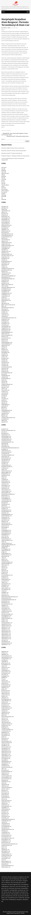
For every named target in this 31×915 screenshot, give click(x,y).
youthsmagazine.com (6, 501)
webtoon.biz (4, 505)
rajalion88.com (4, 661)
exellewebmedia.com (6, 457)
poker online (5, 899)
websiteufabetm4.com (6, 761)
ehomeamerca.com (5, 703)
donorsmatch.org (5, 390)
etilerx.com (3, 768)
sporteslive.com (5, 512)
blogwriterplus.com (5, 434)
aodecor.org (4, 388)
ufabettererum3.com (6, 624)
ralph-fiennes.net (5, 303)
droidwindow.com (5, 804)
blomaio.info (4, 374)
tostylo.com (4, 478)
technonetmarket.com (6, 778)
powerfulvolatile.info (5, 378)
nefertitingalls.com (5, 670)
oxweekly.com (4, 316)
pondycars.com (4, 814)
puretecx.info (4, 356)
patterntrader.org (5, 556)
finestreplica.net (5, 770)
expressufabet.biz (5, 222)
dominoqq (3, 179)
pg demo (3, 193)
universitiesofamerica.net (7, 235)
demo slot (3, 171)
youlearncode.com (5, 694)
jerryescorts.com (5, 525)
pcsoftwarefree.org (5, 686)
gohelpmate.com (5, 283)
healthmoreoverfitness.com (7, 245)
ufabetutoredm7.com (6, 637)
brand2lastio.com (5, 291)
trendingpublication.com (6, 622)
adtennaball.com (5, 264)
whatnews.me (4, 790)
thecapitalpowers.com (6, 615)
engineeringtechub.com (6, 524)
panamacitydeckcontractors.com (8, 317)
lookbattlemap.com (5, 473)
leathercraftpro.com (5, 588)
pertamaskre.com (5, 446)
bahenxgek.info (4, 444)
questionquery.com (5, 330)
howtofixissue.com (5, 226)
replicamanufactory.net (6, 742)
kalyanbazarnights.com (6, 254)
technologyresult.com (6, 699)
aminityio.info (4, 359)
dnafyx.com (4, 689)
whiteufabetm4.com (5, 762)
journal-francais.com (6, 338)
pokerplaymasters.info (6, 439)
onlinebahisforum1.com (6, 657)
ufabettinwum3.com (5, 630)
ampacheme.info (5, 362)
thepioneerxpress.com (6, 225)
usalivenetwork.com (5, 450)
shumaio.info (4, 381)
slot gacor (8, 130)
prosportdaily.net (5, 796)
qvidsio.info (4, 380)
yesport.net (4, 476)
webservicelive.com (5, 867)
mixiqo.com (4, 591)
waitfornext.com (5, 786)
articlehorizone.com (5, 725)
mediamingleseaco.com (6, 342)
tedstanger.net (4, 780)
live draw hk (4, 192)
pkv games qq (21, 890)
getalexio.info (4, 573)
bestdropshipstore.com (6, 707)
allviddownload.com (5, 231)
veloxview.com (4, 640)
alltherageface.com (5, 851)
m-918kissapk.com (5, 411)
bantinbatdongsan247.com (7, 442)
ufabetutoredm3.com (6, 635)
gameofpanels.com (5, 277)
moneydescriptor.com (6, 499)
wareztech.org (4, 463)
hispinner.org (4, 271)
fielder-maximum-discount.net (8, 304)
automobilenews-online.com (7, 838)
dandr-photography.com (6, 335)
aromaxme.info (4, 365)
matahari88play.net (5, 498)
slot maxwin (19, 880)
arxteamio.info (4, 572)
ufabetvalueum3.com (6, 752)
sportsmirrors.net (5, 520)
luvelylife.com (4, 312)
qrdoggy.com (4, 547)
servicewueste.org (5, 239)
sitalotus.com (4, 559)
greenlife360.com (5, 219)
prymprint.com (4, 576)
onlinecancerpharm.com (6, 540)
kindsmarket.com (5, 310)
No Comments (14, 27)
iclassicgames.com (5, 485)
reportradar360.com (6, 326)
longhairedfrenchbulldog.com (8, 494)
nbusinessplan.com (5, 218)
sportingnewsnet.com (6, 510)
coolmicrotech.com (5, 833)
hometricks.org (4, 586)
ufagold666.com (5, 807)
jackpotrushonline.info (6, 452)
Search (3, 139)
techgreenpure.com (5, 706)
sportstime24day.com (6, 511)
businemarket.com (5, 497)
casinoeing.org (4, 393)
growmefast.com (5, 537)
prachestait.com (5, 351)
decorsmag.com (5, 232)
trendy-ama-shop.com (6, 800)
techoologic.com (5, 817)
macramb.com (4, 313)
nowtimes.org (4, 391)
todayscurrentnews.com (6, 618)
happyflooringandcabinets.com (8, 544)
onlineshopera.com (5, 681)
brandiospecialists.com (6, 261)
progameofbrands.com (6, 236)
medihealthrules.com (6, 820)
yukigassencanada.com (6, 723)
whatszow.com (4, 702)
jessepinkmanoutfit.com (6, 466)
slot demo (3, 187)
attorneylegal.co (5, 527)
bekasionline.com (5, 216)
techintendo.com (5, 705)
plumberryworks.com (6, 598)
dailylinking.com (5, 687)
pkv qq (2, 180)
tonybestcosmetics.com (6, 845)
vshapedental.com (5, 823)
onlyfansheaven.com (6, 300)
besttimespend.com (5, 579)
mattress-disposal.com (6, 543)
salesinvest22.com (5, 797)
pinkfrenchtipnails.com (6, 515)
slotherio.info (4, 382)
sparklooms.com (5, 612)
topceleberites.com (5, 748)
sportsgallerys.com (5, 518)
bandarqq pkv (12, 899)
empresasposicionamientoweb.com (9, 843)
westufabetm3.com (5, 641)
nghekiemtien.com (5, 345)
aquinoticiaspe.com (5, 492)
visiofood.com (4, 803)
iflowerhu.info (4, 416)
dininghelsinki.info (5, 765)
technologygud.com (5, 549)
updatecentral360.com (6, 563)
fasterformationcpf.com (6, 470)
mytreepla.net (4, 739)
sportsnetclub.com (5, 481)
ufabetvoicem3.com (5, 757)
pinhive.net (3, 400)
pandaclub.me (4, 406)
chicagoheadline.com (6, 658)
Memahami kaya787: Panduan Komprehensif (11, 153)
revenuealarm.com (5, 858)
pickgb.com (4, 551)
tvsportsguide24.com (6, 531)
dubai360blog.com (5, 534)
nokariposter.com (5, 274)
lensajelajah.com (5, 676)
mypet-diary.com (5, 314)
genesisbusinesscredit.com (7, 307)
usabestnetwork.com (6, 465)
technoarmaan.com (5, 842)
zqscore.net (4, 566)
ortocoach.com (4, 593)
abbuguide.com (5, 697)
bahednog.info (4, 443)
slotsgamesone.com (6, 251)
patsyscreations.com (6, 671)
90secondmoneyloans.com (7, 716)
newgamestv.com (5, 517)
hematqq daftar (14, 890)
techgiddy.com (4, 449)
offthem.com (4, 212)
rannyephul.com (5, 325)
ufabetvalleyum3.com (6, 638)
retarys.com (4, 469)
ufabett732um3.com (6, 781)
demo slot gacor (5, 190)
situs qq (3, 169)
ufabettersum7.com (5, 627)
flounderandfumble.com (6, 771)
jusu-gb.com (4, 431)
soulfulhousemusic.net (6, 611)
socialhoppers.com (5, 294)
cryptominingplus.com (6, 491)
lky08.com (3, 301)
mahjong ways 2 (5, 886)
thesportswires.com (5, 507)
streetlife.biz (4, 395)
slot (5, 130)
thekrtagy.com (4, 830)
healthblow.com (5, 281)
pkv (25, 877)
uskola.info (3, 783)
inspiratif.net (4, 209)
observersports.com (6, 489)
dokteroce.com (4, 336)
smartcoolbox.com (5, 608)
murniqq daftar (5, 890)
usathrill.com (4, 822)
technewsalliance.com (6, 777)
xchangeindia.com (5, 832)
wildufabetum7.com (5, 644)
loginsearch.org (5, 387)
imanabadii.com (5, 419)
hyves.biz (3, 397)
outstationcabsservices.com (7, 829)
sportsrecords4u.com (6, 747)
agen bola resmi (5, 173)
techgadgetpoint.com (6, 530)
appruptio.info (4, 421)
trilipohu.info (4, 420)
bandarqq (3, 170)
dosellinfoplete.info (5, 375)
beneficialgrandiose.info (6, 372)
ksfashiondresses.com (6, 554)
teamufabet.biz (4, 228)
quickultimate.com (5, 601)
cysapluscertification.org (6, 384)
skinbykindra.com (5, 849)
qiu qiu (2, 186)
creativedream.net (5, 296)
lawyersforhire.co (5, 495)
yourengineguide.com (6, 826)
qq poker (27, 897)
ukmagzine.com (5, 462)
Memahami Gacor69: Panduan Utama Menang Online (13, 150)
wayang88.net (4, 760)
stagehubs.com (4, 651)
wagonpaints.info (5, 784)
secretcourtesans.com (6, 655)
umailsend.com (4, 468)
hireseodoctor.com (5, 735)
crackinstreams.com (6, 731)
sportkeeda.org (4, 578)
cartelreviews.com (5, 709)
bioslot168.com (4, 864)
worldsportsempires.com (7, 562)
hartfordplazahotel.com (6, 410)
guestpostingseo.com (6, 436)
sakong (3, 174)
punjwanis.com (4, 429)
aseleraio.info (4, 567)
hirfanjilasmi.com (5, 585)
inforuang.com (4, 309)
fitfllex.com (3, 306)
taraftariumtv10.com (6, 329)
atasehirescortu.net (5, 523)
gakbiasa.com (4, 414)
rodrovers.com (4, 719)
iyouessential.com (5, 692)
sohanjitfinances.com (6, 609)
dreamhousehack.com (6, 835)
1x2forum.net (4, 653)
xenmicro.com (4, 680)
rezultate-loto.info (5, 744)
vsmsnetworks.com (5, 210)
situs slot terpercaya (14, 879)
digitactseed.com (5, 713)
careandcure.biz (5, 580)
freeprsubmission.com (6, 806)
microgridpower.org (5, 589)
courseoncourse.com (6, 440)
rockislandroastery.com (6, 855)
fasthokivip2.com (5, 488)
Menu (3, 12)
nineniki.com (4, 259)
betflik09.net (4, 677)
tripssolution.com (5, 720)
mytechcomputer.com (6, 862)
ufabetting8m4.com (5, 749)
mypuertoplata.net (5, 223)
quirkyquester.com (5, 602)
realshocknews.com (5, 550)
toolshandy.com (5, 320)
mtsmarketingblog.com (6, 343)
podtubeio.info (4, 377)
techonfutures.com (5, 816)
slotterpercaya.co (5, 606)
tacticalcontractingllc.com (7, 614)
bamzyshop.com (5, 813)
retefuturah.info (4, 774)
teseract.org (4, 799)
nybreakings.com (5, 828)
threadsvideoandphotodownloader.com (10, 447)
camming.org (4, 660)
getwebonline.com (5, 299)
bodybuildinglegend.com (7, 332)
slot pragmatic (24, 884)
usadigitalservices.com (6, 293)
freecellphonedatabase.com (7, 455)
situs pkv (3, 183)
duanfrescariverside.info (6, 767)
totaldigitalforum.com (6, 841)
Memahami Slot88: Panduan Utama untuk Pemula (12, 148)
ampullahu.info (4, 364)
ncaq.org (3, 679)
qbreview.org (4, 238)
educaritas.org (4, 674)
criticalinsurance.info (6, 272)
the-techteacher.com (6, 836)
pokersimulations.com (6, 741)
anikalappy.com (5, 764)
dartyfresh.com (4, 683)
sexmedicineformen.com (7, 604)
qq (2, 198)
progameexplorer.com (6, 854)
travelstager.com (5, 322)
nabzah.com (4, 265)
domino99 (3, 196)
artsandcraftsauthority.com (7, 865)
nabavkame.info (5, 413)
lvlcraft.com (4, 715)
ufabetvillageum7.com (6, 755)
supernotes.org (4, 560)
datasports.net (4, 521)
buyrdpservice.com (5, 475)
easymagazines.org (5, 583)
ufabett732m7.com (5, 801)
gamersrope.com (5, 456)
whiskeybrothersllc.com (6, 643)
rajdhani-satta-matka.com (7, 284)
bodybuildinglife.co (5, 546)
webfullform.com (5, 229)
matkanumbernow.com (6, 242)
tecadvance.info (5, 358)
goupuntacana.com (5, 663)
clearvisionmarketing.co (6, 787)
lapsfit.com (3, 736)
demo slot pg (4, 189)
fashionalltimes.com (5, 839)
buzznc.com (4, 846)
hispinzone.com (5, 252)
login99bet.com (4, 654)
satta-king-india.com (6, 722)
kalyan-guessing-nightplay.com (8, 275)
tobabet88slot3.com (5, 617)
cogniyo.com (4, 582)
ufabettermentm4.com (6, 625)
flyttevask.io (4, 407)
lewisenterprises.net (6, 684)
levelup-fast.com (5, 738)
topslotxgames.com (5, 246)
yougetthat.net (4, 479)
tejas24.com (4, 348)
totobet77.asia (4, 619)
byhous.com (4, 408)
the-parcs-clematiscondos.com (8, 430)
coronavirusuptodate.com (7, 729)
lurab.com (3, 859)
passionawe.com (5, 595)
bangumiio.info (4, 369)
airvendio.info (4, 353)
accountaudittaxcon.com (7, 575)
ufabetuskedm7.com (6, 634)
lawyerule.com (4, 340)
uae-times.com (4, 206)
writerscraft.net (4, 286)
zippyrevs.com (4, 241)
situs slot (13, 880)
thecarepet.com (5, 433)
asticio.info (3, 569)
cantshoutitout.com (5, 220)
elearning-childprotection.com (8, 287)
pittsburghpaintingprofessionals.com (9, 596)
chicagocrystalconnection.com (8, 417)
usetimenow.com (5, 280)
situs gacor (3, 167)
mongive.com (4, 267)
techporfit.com (4, 215)
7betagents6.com (5, 728)
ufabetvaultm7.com (5, 754)
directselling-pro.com (6, 856)
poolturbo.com (4, 349)
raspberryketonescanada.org (8, 819)
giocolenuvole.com (5, 690)
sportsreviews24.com (6, 533)
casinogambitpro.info (6, 437)
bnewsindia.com (5, 810)
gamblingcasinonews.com (7, 233)
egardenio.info (4, 570)
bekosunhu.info (4, 371)
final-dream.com (5, 791)
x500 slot (7, 880)
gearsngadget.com (5, 734)
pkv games (15, 877)
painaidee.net (4, 502)
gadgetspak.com (5, 732)
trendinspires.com (5, 323)
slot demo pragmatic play (13, 884)
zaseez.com (4, 666)
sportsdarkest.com (5, 504)
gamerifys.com (4, 207)
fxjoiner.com (4, 848)
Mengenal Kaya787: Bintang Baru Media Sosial (18, 136)
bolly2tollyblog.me (5, 404)
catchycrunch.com (5, 667)
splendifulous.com (5, 745)
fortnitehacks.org (5, 385)
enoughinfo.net (4, 398)
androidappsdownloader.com (8, 278)
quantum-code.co (5, 788)
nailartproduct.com (5, 712)
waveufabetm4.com (5, 758)
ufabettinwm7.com (5, 628)
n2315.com (4, 297)
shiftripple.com (4, 605)
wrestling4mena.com (6, 288)
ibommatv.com (4, 213)
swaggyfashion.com (5, 327)
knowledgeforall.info (6, 290)
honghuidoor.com (5, 257)
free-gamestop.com (5, 459)
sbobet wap (21, 897)
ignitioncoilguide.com (6, 861)
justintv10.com (4, 339)
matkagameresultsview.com (7, 268)
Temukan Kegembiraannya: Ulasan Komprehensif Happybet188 (12, 159)
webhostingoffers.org (6, 700)
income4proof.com (5, 673)
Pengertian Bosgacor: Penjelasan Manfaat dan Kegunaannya (15, 155)
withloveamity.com (5, 693)
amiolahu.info (4, 361)
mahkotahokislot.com (6, 538)
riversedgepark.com (6, 664)
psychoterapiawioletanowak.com (8, 599)
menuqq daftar (24, 888)
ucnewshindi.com (5, 453)
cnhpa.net (3, 557)
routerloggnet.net (5, 248)
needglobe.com (5, 592)
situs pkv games (5, 184)
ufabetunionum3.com (6, 751)
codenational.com (5, 852)
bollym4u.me (4, 403)
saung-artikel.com (5, 486)
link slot (3, 182)
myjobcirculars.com (5, 244)
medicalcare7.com (5, 262)
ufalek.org (3, 541)
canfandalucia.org (5, 825)
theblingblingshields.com (7, 514)
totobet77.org (4, 621)
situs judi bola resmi (13, 897)
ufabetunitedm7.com (6, 632)
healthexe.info (4, 355)
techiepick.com (4, 812)
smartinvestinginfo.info (6, 775)
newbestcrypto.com (5, 482)
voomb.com (4, 528)
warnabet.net (4, 401)
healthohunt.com (5, 773)
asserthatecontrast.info (6, 367)
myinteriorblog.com (5, 809)
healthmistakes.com (6, 553)
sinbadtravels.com (5, 460)
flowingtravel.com (5, 258)
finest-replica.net (5, 793)
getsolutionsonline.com (6, 270)
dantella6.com (4, 249)
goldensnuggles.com (6, 472)
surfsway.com (4, 710)
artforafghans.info (5, 352)
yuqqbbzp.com (4, 726)
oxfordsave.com (5, 484)
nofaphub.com (4, 668)
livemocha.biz (4, 394)
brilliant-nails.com (5, 333)
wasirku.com (4, 346)
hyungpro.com (4, 508)
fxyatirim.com (4, 696)
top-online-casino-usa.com (7, 255)
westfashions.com (5, 319)
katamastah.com (5, 565)
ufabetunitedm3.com (6, 631)
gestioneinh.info (5, 794)
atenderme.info (4, 368)
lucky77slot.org (4, 536)
